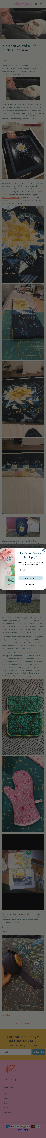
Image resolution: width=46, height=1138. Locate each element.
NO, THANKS (31, 584)
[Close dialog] (44, 550)
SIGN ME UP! (31, 578)
